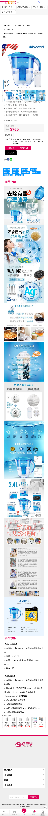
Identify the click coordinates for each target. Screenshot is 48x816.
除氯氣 (34, 172)
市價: (7, 126)
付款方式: (9, 139)
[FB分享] (8, 160)
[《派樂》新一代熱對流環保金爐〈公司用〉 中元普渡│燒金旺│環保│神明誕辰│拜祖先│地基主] (41, 719)
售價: (7, 129)
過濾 (14, 170)
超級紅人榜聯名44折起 (24, 7)
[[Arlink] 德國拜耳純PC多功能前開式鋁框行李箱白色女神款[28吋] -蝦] (20, 719)
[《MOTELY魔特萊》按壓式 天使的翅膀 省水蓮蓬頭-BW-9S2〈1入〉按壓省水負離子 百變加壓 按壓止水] (34, 719)
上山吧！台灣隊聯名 (9, 7)
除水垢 (18, 175)
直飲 (14, 172)
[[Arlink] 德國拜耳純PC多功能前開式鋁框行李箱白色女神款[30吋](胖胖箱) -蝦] (27, 719)
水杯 (5, 170)
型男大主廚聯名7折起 (9, 12)
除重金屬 (7, 175)
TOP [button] (45, 807)
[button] (24, 812)
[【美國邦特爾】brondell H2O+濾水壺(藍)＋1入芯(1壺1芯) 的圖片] (24, 66)
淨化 (32, 170)
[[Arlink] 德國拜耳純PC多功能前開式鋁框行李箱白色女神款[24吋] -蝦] (14, 719)
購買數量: (9, 135)
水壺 (5, 172)
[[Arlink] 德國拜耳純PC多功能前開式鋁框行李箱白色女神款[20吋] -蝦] (7, 719)
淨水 (23, 170)
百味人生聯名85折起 (40, 7)
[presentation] (2, 96)
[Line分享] (11, 160)
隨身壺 (24, 172)
